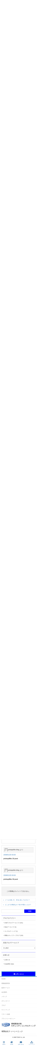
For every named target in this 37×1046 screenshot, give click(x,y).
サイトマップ (5, 1010)
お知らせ (7, 960)
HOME (3, 979)
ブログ (3, 1005)
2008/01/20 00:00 (9, 855)
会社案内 (4, 992)
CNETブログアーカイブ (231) (13, 923)
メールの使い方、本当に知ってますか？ (17, 900)
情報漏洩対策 (5, 983)
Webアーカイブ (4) (10, 927)
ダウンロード (5, 1001)
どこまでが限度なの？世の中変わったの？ (18, 904)
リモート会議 (5, 1014)
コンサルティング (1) (11, 931)
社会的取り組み (9, 964)
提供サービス (5, 988)
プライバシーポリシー (8, 1018)
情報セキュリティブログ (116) (13, 935)
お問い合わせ (21, 1044)
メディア (4, 996)
